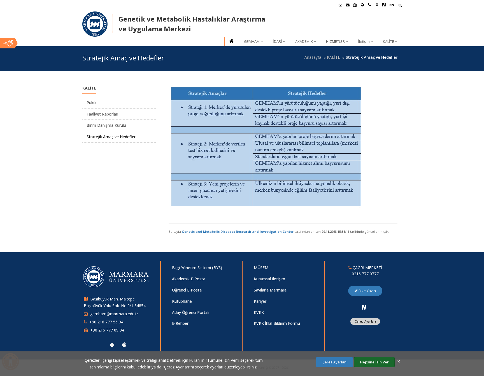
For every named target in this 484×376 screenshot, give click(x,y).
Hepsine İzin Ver (374, 362)
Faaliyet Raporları (102, 114)
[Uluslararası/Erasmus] (362, 5)
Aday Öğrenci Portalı (190, 312)
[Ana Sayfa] (231, 41)
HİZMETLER (335, 41)
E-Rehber (180, 323)
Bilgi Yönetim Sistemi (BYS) (197, 267)
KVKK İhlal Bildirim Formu (277, 323)
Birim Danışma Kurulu (106, 125)
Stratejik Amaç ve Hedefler (111, 136)
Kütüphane (182, 301)
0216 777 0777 (365, 273)
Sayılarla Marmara (270, 290)
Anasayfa (312, 57)
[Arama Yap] (400, 5)
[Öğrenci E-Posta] (340, 5)
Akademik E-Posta (188, 278)
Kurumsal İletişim (269, 278)
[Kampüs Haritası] (377, 5)
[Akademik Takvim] (355, 5)
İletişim (364, 41)
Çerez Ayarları (365, 321)
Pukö (91, 102)
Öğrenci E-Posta (187, 290)
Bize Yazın (367, 290)
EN (391, 4)
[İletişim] (369, 5)
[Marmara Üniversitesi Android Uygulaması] (112, 344)
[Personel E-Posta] (347, 5)
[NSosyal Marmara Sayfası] (384, 5)
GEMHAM (252, 41)
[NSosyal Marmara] (364, 307)
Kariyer (260, 301)
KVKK (259, 312)
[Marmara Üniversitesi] (95, 24)
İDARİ (277, 41)
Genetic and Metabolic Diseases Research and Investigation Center (238, 231)
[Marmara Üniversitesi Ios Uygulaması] (124, 344)
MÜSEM (261, 267)
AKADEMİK (304, 41)
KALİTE (388, 41)
